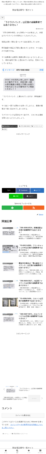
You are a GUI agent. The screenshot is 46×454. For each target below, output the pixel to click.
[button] (30, 196)
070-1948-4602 (25, 126)
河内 (5, 129)
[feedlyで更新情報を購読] (12, 208)
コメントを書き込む (23, 415)
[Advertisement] (23, 158)
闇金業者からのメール (10, 126)
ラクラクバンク (37, 126)
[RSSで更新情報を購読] (33, 208)
